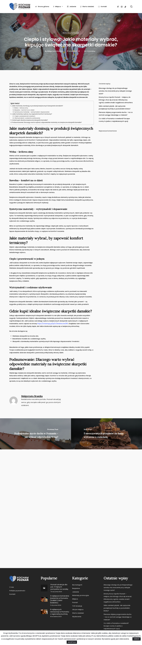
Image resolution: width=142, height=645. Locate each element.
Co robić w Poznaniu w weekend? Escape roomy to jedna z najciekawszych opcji (114, 120)
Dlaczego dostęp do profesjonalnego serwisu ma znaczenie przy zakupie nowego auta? (115, 91)
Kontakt (12, 594)
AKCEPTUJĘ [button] (72, 642)
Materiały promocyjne (70, 33)
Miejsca (75, 599)
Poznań (75, 602)
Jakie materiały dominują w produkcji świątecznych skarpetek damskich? (37, 106)
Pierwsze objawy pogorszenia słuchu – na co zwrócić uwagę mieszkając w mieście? (116, 113)
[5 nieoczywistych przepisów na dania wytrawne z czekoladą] (106, 433)
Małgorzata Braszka (54, 51)
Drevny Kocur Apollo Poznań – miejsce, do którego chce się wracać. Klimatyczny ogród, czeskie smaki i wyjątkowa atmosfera (116, 100)
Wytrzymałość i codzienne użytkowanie (27, 118)
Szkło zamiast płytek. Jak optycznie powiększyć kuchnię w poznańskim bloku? (114, 107)
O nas (11, 587)
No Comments (89, 51)
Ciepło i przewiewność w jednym (25, 116)
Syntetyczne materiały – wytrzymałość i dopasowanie (32, 112)
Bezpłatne (76, 588)
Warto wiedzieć (78, 613)
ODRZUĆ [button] (136, 639)
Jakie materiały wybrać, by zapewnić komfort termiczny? (32, 114)
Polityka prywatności (17, 591)
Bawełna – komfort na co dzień (24, 110)
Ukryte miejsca (77, 609)
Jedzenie (75, 592)
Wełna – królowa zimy (21, 108)
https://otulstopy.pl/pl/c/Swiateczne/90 (52, 324)
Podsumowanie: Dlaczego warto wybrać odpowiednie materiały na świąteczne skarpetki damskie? (47, 122)
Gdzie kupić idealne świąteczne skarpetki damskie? (30, 120)
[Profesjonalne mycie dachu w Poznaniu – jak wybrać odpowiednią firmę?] (35, 433)
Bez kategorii (77, 585)
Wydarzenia (76, 617)
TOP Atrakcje (77, 606)
